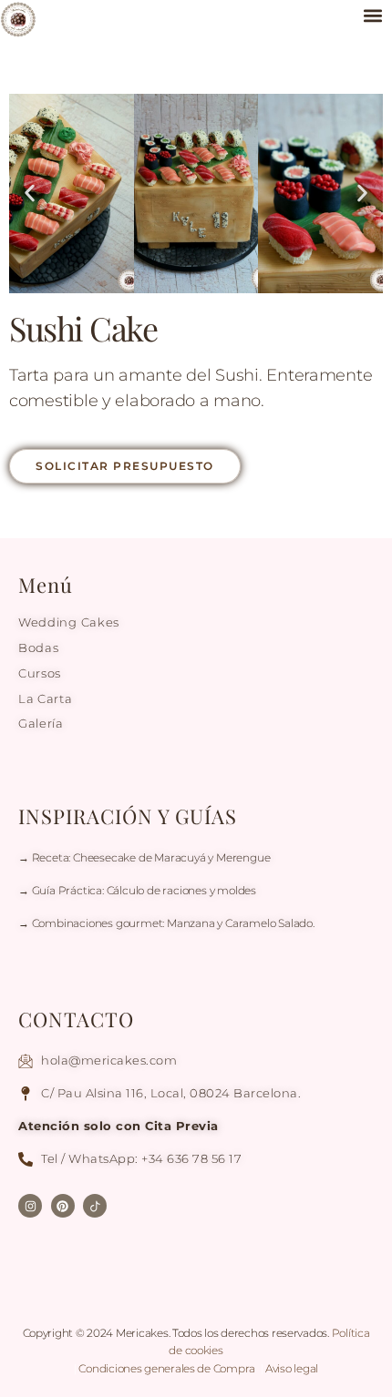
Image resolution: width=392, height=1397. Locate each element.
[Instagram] (30, 1206)
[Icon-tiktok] (95, 1206)
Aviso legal (291, 1368)
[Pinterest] (63, 1206)
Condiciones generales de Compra (167, 1368)
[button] (372, 15)
